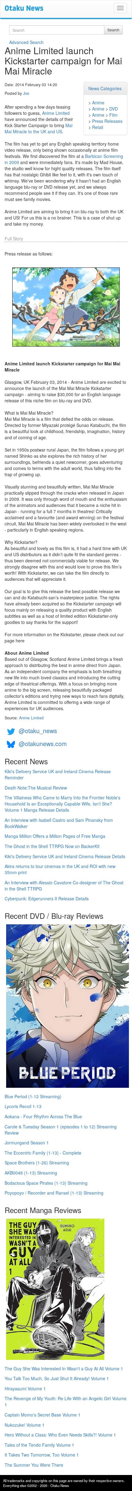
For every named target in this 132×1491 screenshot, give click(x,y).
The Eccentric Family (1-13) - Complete (43, 1153)
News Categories (105, 88)
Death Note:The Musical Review (36, 788)
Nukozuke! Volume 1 (25, 1425)
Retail (97, 127)
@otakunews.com (43, 743)
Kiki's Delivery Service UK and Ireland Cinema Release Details (65, 856)
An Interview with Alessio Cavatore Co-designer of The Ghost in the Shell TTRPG (64, 885)
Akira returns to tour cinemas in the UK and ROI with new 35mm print (60, 869)
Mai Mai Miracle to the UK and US (38, 128)
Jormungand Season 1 (27, 1142)
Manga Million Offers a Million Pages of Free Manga (55, 836)
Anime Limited (56, 113)
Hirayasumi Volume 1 (25, 1388)
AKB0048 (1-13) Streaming (31, 1173)
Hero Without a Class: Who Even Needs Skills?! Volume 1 (60, 1435)
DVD (113, 109)
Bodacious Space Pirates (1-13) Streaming (46, 1183)
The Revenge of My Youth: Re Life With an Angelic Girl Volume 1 (65, 1401)
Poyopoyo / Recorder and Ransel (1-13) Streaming (54, 1193)
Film (113, 115)
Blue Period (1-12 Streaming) (33, 1096)
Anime (98, 102)
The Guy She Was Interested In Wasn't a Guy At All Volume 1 (64, 1368)
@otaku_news (38, 730)
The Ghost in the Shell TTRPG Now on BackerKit (52, 846)
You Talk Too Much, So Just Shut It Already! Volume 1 (57, 1378)
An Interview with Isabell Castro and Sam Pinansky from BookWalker (59, 823)
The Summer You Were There (34, 1465)
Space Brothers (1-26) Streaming (37, 1162)
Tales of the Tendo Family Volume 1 (39, 1445)
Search (113, 29)
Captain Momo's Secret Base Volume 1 (42, 1415)
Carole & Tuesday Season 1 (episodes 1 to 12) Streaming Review (61, 1129)
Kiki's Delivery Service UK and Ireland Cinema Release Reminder (58, 774)
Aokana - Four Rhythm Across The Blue (43, 1116)
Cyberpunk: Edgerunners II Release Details (47, 898)
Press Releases (107, 121)
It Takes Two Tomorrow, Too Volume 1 (42, 1455)
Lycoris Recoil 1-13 (23, 1106)
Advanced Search (26, 42)
